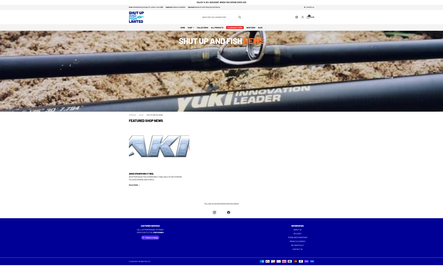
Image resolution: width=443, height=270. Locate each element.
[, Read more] (297, 17)
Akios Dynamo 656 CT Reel (159, 157)
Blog (260, 27)
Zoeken (240, 17)
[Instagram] (214, 212)
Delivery (297, 233)
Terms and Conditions (297, 237)
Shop (190, 27)
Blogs (141, 115)
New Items (250, 27)
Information (297, 226)
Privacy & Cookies (297, 241)
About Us (297, 230)
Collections (202, 27)
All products (217, 27)
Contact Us (297, 249)
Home (182, 27)
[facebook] (229, 212)
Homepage (132, 115)
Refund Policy (297, 245)
